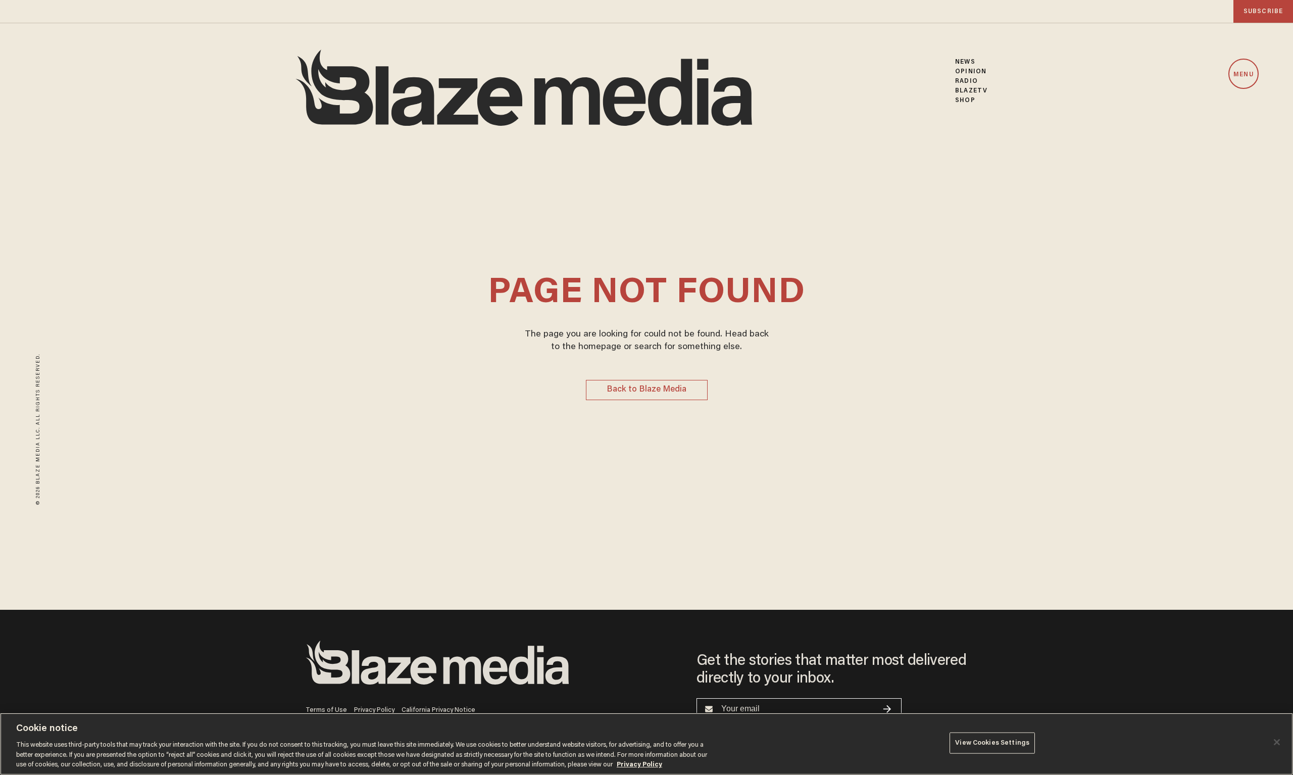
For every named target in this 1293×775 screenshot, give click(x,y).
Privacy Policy (374, 710)
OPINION (970, 71)
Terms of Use (326, 710)
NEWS (965, 62)
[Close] (1277, 742)
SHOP (965, 100)
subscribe (1263, 11)
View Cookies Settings (992, 743)
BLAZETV (971, 90)
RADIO (966, 81)
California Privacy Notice (438, 710)
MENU (1243, 74)
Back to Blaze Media (646, 389)
